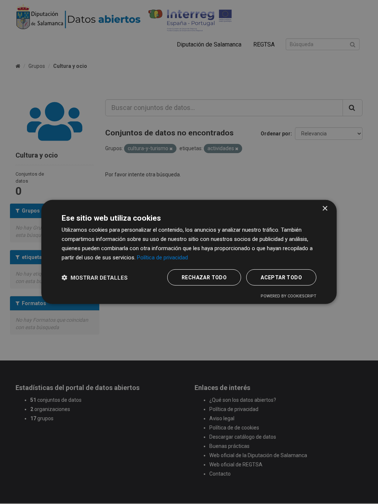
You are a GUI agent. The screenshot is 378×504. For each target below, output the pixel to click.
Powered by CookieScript (288, 296)
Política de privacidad (162, 257)
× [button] (324, 208)
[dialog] (189, 252)
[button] (95, 277)
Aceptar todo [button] (281, 277)
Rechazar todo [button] (204, 277)
